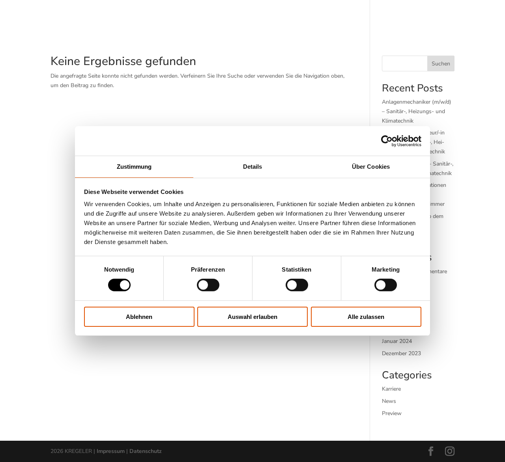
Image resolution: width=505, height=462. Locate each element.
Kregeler (353, 17)
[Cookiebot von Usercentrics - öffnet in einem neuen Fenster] (386, 141)
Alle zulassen (366, 316)
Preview (392, 413)
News (389, 401)
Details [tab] (252, 166)
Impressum (111, 451)
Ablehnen (139, 316)
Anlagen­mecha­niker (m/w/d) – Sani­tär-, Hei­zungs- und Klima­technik (416, 111)
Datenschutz (145, 451)
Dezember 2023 (401, 353)
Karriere (391, 389)
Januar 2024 (397, 341)
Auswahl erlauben (252, 316)
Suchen (441, 63)
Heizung (181, 17)
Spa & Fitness (306, 17)
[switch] (208, 285)
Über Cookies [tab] (371, 166)
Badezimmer (139, 17)
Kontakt (400, 17)
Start (100, 17)
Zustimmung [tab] (134, 166)
